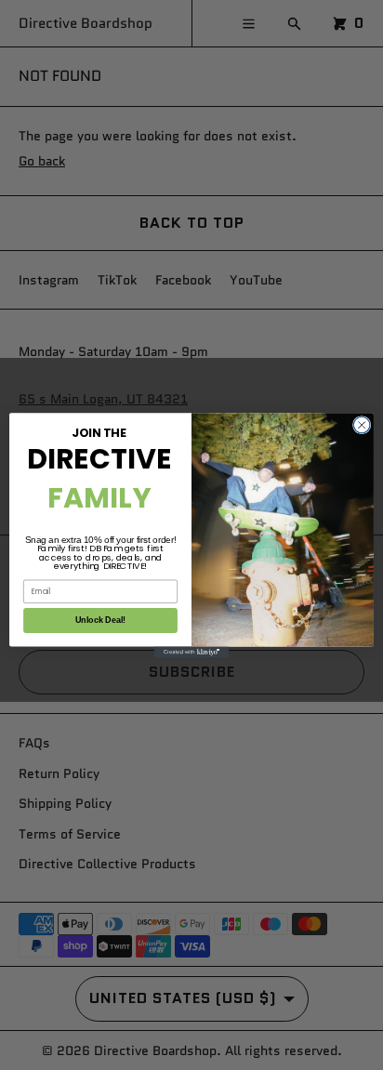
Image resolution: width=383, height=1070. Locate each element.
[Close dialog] (361, 424)
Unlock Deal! (100, 620)
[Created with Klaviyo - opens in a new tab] (191, 651)
